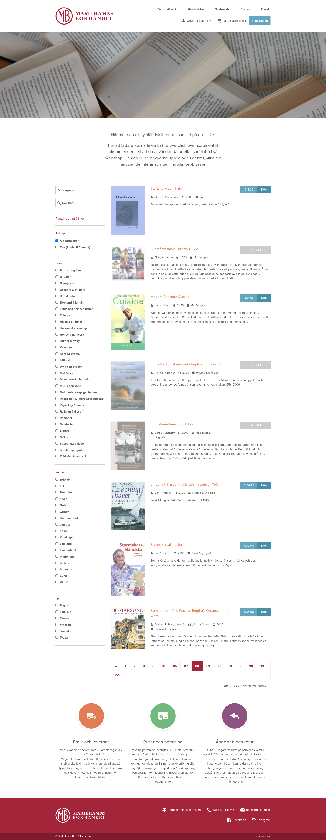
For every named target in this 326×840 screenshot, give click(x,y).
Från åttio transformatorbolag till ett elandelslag (188, 364)
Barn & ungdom (70, 270)
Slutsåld (255, 250)
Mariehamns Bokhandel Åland (84, 16)
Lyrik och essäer (71, 367)
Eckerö (64, 486)
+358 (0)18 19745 (223, 810)
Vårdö (64, 582)
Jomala (65, 524)
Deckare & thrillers (72, 290)
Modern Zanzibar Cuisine (170, 297)
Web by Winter (263, 836)
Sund (63, 576)
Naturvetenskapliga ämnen (78, 392)
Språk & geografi (71, 450)
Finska (64, 618)
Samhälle (66, 424)
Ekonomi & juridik (72, 302)
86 (175, 666)
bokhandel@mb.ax (258, 810)
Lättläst (65, 360)
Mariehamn (67, 557)
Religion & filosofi (71, 411)
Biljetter (65, 277)
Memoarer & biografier (75, 379)
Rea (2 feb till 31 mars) (75, 247)
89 (208, 666)
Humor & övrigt (70, 341)
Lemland (66, 544)
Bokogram (67, 283)
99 (262, 666)
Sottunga (66, 569)
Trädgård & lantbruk (73, 456)
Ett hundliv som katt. (166, 188)
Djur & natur (68, 296)
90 (219, 666)
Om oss (245, 9)
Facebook (239, 820)
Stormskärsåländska (166, 545)
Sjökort (65, 437)
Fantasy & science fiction (76, 309)
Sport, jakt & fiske (72, 444)
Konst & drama (70, 354)
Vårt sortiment (167, 9)
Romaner (66, 418)
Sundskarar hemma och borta (173, 424)
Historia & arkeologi (73, 328)
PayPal (135, 768)
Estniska (65, 612)
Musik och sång (70, 386)
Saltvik (64, 563)
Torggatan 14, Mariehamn (184, 810)
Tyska (64, 637)
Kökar (64, 531)
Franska (65, 625)
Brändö (65, 480)
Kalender (66, 347)
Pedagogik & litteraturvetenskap (82, 399)
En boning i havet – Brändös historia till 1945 (185, 484)
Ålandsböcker (195, 9)
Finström (66, 492)
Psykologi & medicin (73, 405)
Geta (63, 505)
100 (117, 675)
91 (230, 666)
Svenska (66, 631)
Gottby (64, 512)
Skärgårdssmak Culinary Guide (174, 249)
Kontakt (266, 9)
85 (164, 666)
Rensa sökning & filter (69, 219)
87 (186, 666)
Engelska (66, 605)
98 (251, 666)
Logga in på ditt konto (199, 20)
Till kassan (261, 20)
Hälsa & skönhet (71, 322)
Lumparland (68, 550)
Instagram (264, 820)
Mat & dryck (68, 373)
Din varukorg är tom (235, 20)
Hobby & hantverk (72, 335)
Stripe (162, 763)
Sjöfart (64, 431)
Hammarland (69, 518)
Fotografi (66, 315)
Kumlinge (66, 537)
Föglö (63, 499)
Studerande (222, 9)
